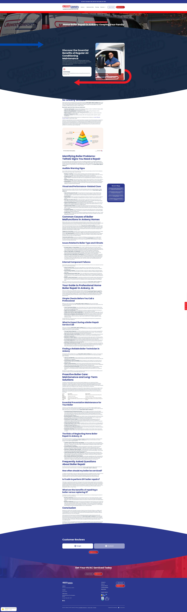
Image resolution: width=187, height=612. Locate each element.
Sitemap (94, 607)
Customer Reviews (104, 587)
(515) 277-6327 (111, 7)
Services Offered (104, 585)
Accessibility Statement (82, 607)
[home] (70, 7)
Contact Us (103, 582)
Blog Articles (103, 589)
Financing (97, 7)
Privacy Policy (90, 607)
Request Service (120, 7)
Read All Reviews (93, 552)
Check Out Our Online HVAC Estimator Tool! (93, 12)
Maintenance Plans (90, 7)
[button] (83, 7)
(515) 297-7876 (105, 1)
